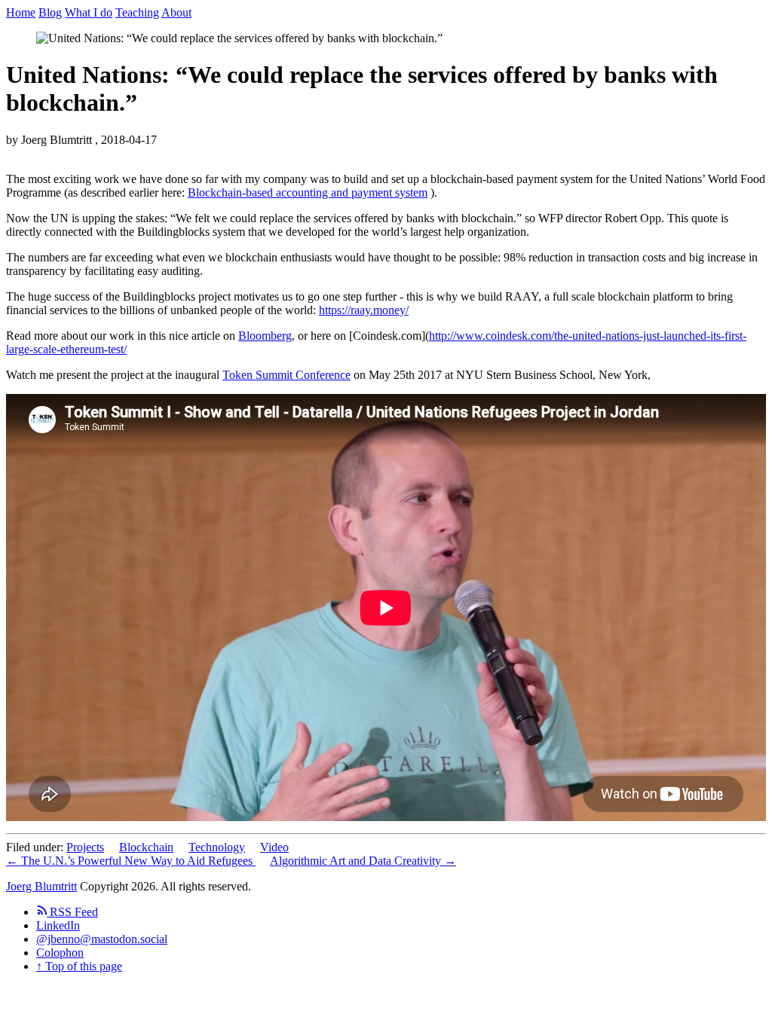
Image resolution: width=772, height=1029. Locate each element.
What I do (88, 12)
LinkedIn (58, 925)
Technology (216, 847)
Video (274, 847)
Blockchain (146, 847)
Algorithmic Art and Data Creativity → (363, 860)
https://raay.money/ (364, 310)
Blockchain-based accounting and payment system (307, 192)
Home (20, 12)
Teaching (137, 12)
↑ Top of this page (79, 966)
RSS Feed (72, 911)
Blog (50, 12)
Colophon (60, 952)
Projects (85, 847)
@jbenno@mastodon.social (101, 939)
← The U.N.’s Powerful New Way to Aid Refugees (131, 860)
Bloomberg (265, 335)
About (176, 12)
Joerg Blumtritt (41, 886)
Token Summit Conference (286, 374)
